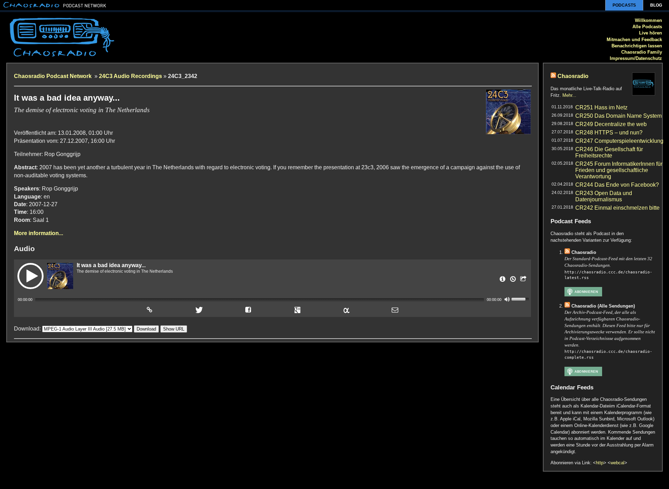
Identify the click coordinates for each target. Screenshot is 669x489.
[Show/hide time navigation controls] (512, 281)
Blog (656, 5)
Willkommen (648, 20)
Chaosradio (573, 76)
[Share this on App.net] (345, 309)
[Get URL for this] (149, 309)
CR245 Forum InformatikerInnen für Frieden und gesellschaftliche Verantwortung (618, 170)
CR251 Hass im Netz (601, 107)
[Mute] (507, 299)
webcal (617, 462)
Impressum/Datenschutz (636, 58)
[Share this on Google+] (297, 309)
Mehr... (569, 95)
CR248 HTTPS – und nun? (609, 132)
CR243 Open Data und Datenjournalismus (603, 196)
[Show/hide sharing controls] (522, 281)
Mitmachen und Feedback (634, 39)
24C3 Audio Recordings (130, 76)
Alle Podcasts (647, 26)
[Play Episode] (30, 276)
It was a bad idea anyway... (111, 265)
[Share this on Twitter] (198, 309)
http (599, 462)
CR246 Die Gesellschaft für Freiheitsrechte (609, 152)
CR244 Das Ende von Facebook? (617, 185)
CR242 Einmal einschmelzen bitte (617, 208)
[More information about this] (502, 281)
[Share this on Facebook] (248, 309)
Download (146, 329)
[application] (272, 299)
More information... (38, 233)
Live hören (650, 33)
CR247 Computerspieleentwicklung (619, 141)
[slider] (521, 298)
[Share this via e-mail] (395, 309)
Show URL (173, 329)
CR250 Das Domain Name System (618, 116)
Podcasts (624, 5)
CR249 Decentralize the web (611, 124)
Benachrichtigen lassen (637, 45)
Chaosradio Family (641, 52)
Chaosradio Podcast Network (53, 76)
